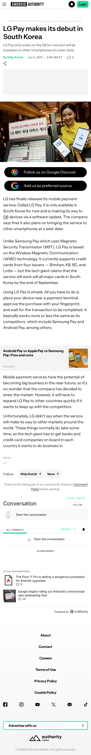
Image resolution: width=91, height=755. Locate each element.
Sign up (80, 498)
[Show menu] (4, 4)
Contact (45, 647)
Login (83, 4)
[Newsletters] (70, 704)
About (45, 635)
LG (4, 463)
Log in (70, 498)
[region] (45, 556)
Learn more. (76, 21)
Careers (45, 658)
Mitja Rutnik (15, 57)
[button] (45, 4)
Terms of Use (45, 669)
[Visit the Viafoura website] (79, 611)
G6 (5, 217)
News (7, 457)
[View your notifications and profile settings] (83, 529)
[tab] (15, 529)
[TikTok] (86, 704)
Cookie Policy (45, 692)
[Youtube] (37, 704)
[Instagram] (21, 704)
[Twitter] (53, 704)
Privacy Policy (45, 681)
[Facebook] (5, 704)
